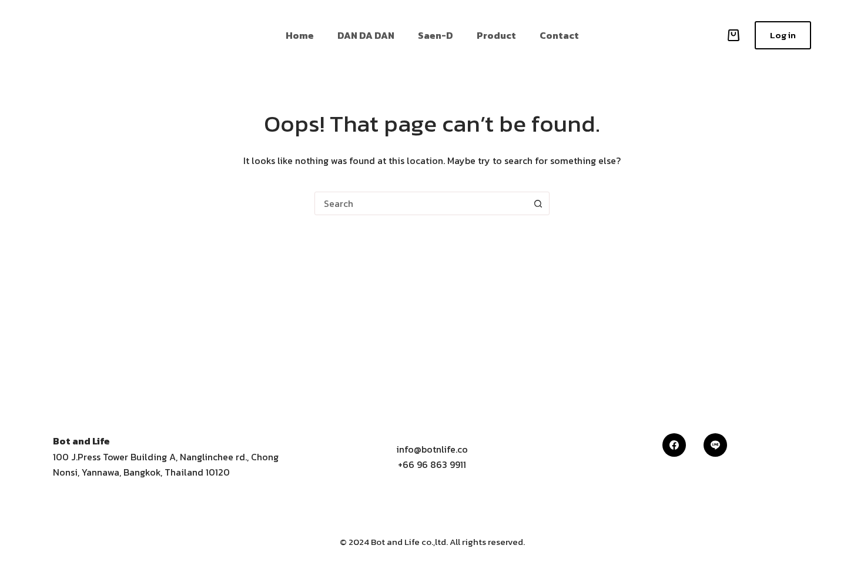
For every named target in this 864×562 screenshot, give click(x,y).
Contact (559, 35)
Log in (783, 35)
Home (300, 35)
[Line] (715, 445)
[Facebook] (674, 445)
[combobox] (421, 203)
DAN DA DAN (365, 35)
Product (496, 35)
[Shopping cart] (731, 35)
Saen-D (435, 35)
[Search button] (538, 203)
